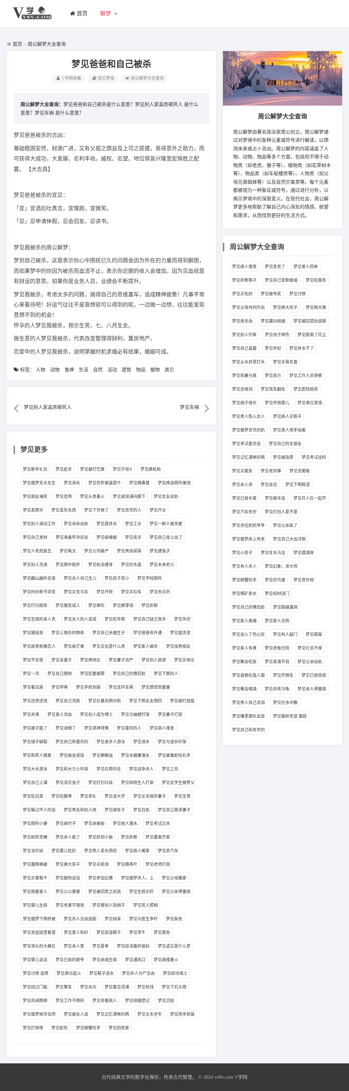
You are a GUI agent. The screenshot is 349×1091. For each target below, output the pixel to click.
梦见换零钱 (123, 605)
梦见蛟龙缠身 (100, 564)
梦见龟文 (68, 551)
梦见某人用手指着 (289, 430)
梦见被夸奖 (271, 294)
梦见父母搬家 (174, 878)
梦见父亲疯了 (285, 525)
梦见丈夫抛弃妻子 (149, 796)
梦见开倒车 (283, 675)
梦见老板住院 (277, 648)
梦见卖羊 (133, 537)
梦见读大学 (115, 796)
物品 (141, 369)
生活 (83, 369)
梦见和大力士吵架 (72, 769)
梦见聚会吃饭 (244, 661)
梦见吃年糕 (115, 619)
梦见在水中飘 (285, 702)
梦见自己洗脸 (68, 701)
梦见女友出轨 (166, 496)
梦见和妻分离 (244, 375)
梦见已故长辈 (244, 498)
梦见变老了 (275, 266)
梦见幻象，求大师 (281, 566)
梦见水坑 (88, 987)
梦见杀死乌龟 (277, 689)
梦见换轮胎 (150, 469)
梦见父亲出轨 (310, 661)
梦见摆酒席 (303, 552)
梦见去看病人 (104, 1000)
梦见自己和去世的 (248, 730)
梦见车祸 (44, 112)
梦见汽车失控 (244, 512)
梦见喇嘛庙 (102, 755)
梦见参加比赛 (100, 878)
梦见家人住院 (277, 621)
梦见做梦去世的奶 (248, 430)
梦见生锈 (182, 796)
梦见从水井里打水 (248, 362)
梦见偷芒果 (74, 646)
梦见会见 (269, 484)
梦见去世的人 (129, 510)
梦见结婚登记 (137, 1000)
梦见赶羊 (64, 469)
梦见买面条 (242, 471)
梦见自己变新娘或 (281, 280)
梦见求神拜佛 (96, 728)
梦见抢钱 (145, 987)
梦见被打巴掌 (92, 469)
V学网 (240, 1077)
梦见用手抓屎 (182, 1014)
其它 (169, 369)
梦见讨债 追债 (35, 973)
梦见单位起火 (69, 973)
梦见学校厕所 (149, 578)
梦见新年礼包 (35, 469)
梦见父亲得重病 (176, 891)
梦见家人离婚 (244, 621)
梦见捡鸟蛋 (275, 580)
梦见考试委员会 (246, 443)
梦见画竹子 (66, 823)
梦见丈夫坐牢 (149, 1014)
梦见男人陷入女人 (248, 416)
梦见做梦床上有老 (248, 539)
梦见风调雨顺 (35, 1000)
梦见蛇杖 (59, 1028)
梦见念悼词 (242, 389)
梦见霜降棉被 (35, 864)
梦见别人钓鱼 (244, 334)
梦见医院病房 (305, 389)
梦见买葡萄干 (35, 878)
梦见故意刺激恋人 (39, 646)
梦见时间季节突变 (39, 592)
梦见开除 (104, 592)
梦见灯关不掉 (310, 648)
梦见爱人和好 (76, 932)
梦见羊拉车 (131, 592)
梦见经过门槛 (35, 987)
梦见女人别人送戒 (80, 619)
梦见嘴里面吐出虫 (248, 716)
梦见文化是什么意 (108, 646)
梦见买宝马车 (76, 592)
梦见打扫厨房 (35, 605)
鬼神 (69, 369)
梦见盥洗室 (180, 632)
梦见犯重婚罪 (92, 673)
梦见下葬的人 (166, 673)
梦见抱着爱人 (35, 891)
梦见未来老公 (162, 564)
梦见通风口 (135, 959)
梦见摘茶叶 (127, 864)
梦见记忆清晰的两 (112, 1014)
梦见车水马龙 (273, 552)
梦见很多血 (242, 321)
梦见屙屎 (314, 634)
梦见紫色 (162, 932)
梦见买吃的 (242, 294)
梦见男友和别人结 (80, 810)
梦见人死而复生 (37, 551)
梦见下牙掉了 (96, 510)
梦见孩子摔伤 (277, 334)
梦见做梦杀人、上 (137, 878)
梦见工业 (133, 523)
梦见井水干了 (301, 348)
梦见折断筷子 (244, 280)
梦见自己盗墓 (244, 348)
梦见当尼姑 (33, 850)
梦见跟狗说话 (68, 878)
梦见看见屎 (33, 687)
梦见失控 (182, 619)
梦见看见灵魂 (117, 987)
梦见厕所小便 (35, 823)
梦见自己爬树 (59, 673)
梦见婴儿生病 (35, 905)
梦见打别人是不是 (281, 512)
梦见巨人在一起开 (309, 498)
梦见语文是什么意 (174, 946)
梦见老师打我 (158, 864)
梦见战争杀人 (141, 769)
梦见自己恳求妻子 (174, 810)
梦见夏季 (100, 946)
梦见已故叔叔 (314, 675)
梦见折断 (149, 605)
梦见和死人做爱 (37, 755)
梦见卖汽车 (168, 850)
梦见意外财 (303, 580)
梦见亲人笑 (74, 946)
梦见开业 (158, 510)
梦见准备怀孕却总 (72, 537)
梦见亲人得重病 (312, 689)
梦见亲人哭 (242, 484)
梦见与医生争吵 (143, 919)
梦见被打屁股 (182, 701)
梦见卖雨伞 (33, 510)
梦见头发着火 (92, 496)
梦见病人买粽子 (287, 416)
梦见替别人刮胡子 (108, 905)
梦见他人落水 (125, 823)
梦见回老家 (119, 1028)
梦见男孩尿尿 (129, 551)
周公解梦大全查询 (47, 44)
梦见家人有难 (244, 648)
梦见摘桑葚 (139, 483)
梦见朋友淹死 (35, 496)
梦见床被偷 (94, 823)
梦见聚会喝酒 (244, 689)
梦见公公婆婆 (68, 891)
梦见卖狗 (64, 496)
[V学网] (32, 21)
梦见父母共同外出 (248, 307)
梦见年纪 (273, 348)
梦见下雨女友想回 (145, 701)
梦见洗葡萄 (299, 471)
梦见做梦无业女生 (39, 483)
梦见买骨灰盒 (285, 362)
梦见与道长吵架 (172, 741)
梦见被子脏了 (35, 728)
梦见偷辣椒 (106, 537)
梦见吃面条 (316, 280)
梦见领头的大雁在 (39, 946)
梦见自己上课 (35, 782)
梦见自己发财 (35, 537)
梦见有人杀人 (244, 566)
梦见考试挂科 (314, 457)
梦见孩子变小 (117, 578)
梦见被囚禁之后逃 (104, 891)
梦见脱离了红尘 (312, 334)
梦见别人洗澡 (35, 564)
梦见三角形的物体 (67, 632)
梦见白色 (141, 810)
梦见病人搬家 (137, 850)
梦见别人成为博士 (96, 714)
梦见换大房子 (68, 864)
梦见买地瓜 (184, 660)
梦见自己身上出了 (166, 537)
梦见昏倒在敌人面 (248, 675)
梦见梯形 (96, 605)
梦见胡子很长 (244, 403)
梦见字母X (122, 469)
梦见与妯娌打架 (135, 714)
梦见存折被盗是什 (104, 483)
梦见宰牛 (137, 932)
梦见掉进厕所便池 (174, 483)
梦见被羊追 (275, 498)
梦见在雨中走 (108, 769)
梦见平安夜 (33, 660)
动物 (55, 369)
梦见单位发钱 (310, 403)
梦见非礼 (88, 796)
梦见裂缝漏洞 (285, 607)
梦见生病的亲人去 (39, 619)
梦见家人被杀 (145, 646)
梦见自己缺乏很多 (149, 619)
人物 (40, 369)
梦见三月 (170, 769)
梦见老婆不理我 (70, 905)
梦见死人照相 (145, 905)
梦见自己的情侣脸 (129, 673)
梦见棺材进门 (277, 593)
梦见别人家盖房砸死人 (159, 104)
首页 (82, 13)
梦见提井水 (106, 523)
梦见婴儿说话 (35, 959)
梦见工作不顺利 (70, 1000)
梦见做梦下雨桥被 (39, 919)
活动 (112, 369)
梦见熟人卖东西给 (100, 850)
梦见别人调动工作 (39, 523)
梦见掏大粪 (316, 307)
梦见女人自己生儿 (80, 578)
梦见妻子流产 (121, 660)
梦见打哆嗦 (33, 1028)
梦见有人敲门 (285, 634)
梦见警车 (64, 987)
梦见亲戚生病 (104, 959)
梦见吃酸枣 (61, 796)
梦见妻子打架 (170, 714)
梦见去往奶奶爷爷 (248, 525)
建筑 (126, 369)
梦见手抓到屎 (88, 687)
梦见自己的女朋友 (285, 443)
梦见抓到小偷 (100, 837)
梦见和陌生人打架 (137, 782)
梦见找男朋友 (178, 646)
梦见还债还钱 (35, 701)
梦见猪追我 (33, 632)
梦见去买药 (160, 592)
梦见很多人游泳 (110, 741)
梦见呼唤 (59, 687)
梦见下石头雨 (174, 987)
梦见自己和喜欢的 (72, 741)
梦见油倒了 (66, 728)
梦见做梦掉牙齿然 (39, 1014)
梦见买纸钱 (98, 864)
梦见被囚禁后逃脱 (309, 321)
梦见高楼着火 (166, 959)
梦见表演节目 (277, 661)
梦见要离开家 (158, 837)
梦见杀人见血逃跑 (80, 919)
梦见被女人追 (76, 1014)
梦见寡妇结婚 (273, 321)
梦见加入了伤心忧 (248, 634)
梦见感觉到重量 (155, 687)
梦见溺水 (141, 741)
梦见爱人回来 (305, 266)
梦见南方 (273, 375)
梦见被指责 (283, 457)
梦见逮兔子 (160, 551)
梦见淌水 (72, 483)
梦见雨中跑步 (68, 564)
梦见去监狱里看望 (39, 932)
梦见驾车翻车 (273, 389)
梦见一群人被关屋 (166, 523)
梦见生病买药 (141, 891)
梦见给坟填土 (175, 973)
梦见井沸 (31, 714)
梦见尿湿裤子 (108, 932)
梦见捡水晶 (131, 564)
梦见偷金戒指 (72, 755)
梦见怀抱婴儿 (277, 403)
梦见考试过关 (158, 823)
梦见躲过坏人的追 (39, 810)
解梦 (105, 13)
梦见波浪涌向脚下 (129, 496)
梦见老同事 (271, 471)
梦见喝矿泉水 (244, 593)
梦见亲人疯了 (68, 837)
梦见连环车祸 (121, 687)
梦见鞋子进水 (101, 973)
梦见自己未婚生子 (108, 632)
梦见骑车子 (115, 810)
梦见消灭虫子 (68, 782)
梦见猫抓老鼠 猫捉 (290, 716)
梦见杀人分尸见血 (138, 973)
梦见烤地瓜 (90, 660)
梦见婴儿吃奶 (63, 850)
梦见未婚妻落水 (135, 755)
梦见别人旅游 (153, 660)
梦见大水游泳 (35, 769)
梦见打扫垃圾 (100, 782)
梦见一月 (31, 673)
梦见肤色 (174, 919)
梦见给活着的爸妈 (133, 946)
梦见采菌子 (61, 660)
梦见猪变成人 (68, 605)
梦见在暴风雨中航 (104, 701)
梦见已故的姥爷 (70, 959)
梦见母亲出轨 (76, 523)
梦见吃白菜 (33, 796)
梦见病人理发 (162, 728)
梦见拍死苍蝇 (35, 837)
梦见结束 (113, 919)
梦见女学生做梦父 (178, 782)
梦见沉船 (166, 1000)
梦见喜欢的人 (129, 728)
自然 (98, 369)
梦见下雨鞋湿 (297, 484)
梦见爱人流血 (59, 714)
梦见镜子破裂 (35, 741)
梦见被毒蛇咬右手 (174, 755)
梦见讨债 (297, 294)
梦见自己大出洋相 (289, 539)
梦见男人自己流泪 (248, 702)
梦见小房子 (242, 552)
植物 (155, 369)
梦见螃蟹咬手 (88, 1028)
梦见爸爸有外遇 (147, 632)
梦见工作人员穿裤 (305, 375)
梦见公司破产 (96, 551)
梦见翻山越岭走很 (39, 578)
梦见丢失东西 (63, 510)
